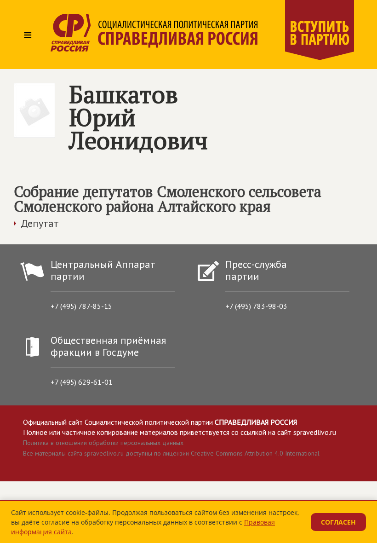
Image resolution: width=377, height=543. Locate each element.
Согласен (338, 522)
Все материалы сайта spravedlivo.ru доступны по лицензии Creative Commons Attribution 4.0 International (171, 453)
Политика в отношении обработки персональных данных (103, 443)
